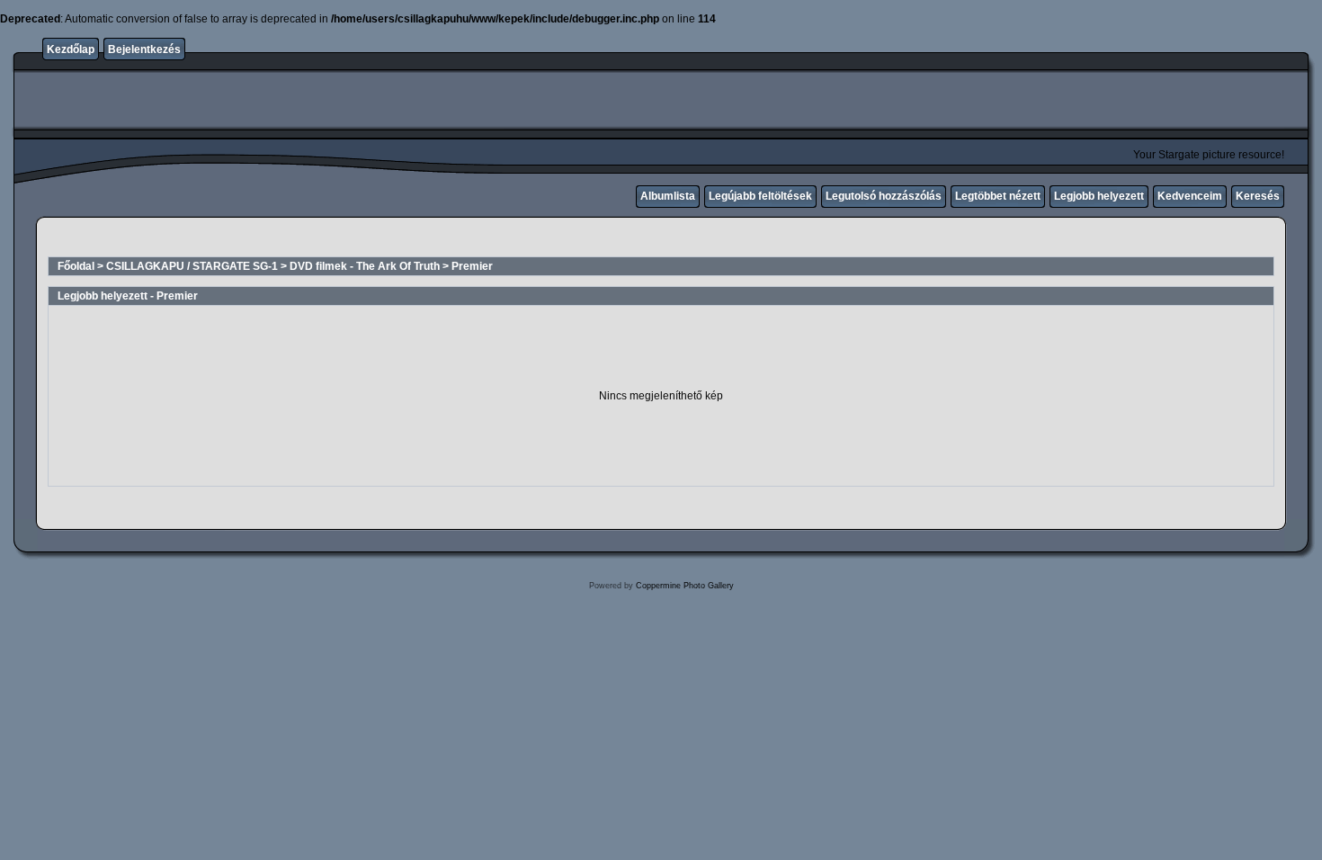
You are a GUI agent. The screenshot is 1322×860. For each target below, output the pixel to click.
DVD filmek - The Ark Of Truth (365, 266)
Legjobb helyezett (1099, 196)
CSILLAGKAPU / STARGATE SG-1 (192, 266)
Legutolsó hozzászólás (884, 196)
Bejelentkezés (144, 49)
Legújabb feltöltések (760, 196)
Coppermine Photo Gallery (685, 585)
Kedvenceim (1189, 196)
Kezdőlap (70, 49)
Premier (472, 266)
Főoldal (76, 266)
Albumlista (667, 196)
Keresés (1258, 196)
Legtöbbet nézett (998, 196)
